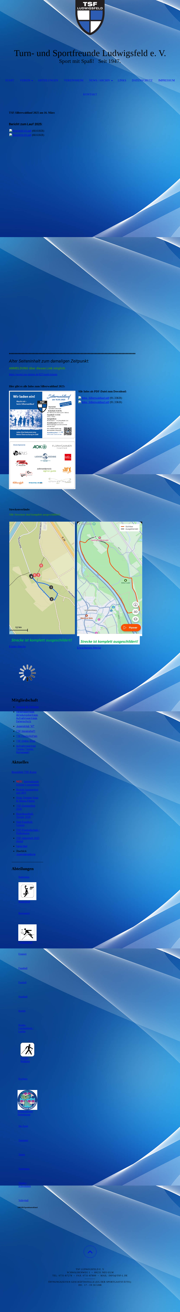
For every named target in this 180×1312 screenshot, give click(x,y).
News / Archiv (99, 80)
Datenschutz (142, 80)
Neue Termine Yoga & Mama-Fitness (27, 799)
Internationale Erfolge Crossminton (27, 783)
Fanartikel (21, 846)
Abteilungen (48, 80)
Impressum (166, 80)
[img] (90, 17)
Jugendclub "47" (25, 726)
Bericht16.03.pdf (21, 130)
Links (122, 80)
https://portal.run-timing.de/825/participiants (33, 374)
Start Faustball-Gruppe (24, 823)
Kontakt (90, 94)
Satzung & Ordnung (27, 706)
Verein (25, 80)
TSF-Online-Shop (25, 741)
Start (9, 80)
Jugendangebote (26, 854)
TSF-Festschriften (26, 736)
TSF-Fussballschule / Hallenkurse (28, 831)
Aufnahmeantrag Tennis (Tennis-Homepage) (26, 749)
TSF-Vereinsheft (25, 731)
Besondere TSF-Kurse (24, 772)
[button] (90, 1252)
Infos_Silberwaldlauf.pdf (95, 397)
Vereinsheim (73, 80)
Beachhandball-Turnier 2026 (25, 815)
